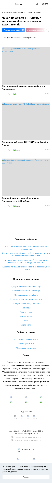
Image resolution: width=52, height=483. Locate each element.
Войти (45, 4)
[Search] (37, 4)
